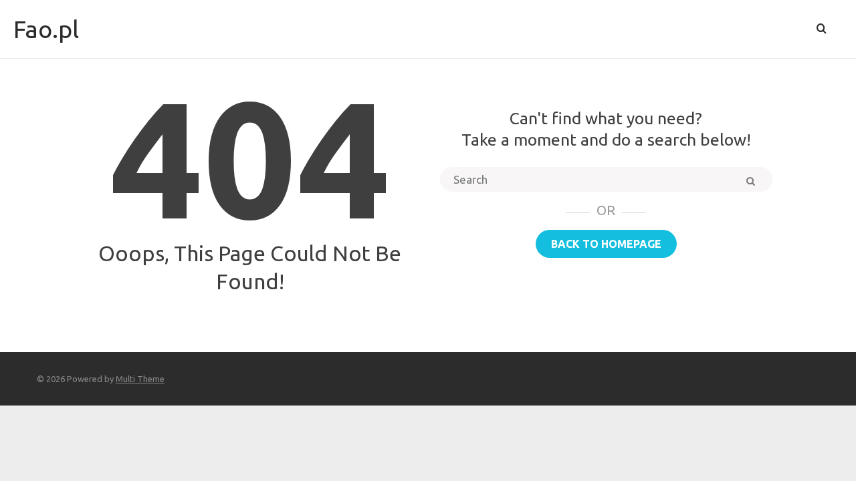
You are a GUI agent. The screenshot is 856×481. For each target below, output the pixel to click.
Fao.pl (46, 29)
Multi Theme (140, 378)
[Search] (822, 29)
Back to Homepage (606, 244)
